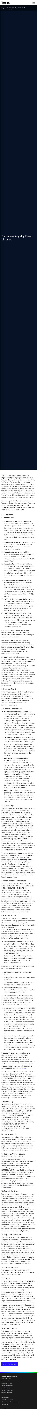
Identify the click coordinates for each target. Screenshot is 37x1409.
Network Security (6, 1383)
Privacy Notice (21, 1068)
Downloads (11, 7)
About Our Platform (7, 1399)
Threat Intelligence (7, 1385)
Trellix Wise (4, 1404)
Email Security (5, 1388)
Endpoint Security (6, 1378)
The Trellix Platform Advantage (10, 1402)
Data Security (5, 1381)
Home (3, 7)
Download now (8, 1364)
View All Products (6, 1392)
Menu (35, 2)
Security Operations (7, 1390)
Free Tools (20, 7)
